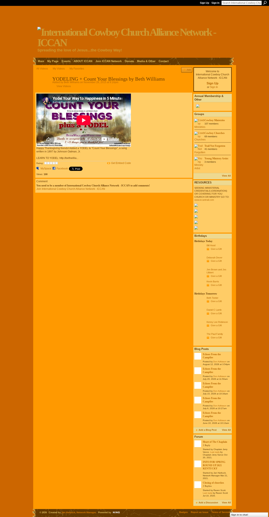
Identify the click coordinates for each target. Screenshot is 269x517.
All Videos (42, 68)
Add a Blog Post (208, 430)
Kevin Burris (213, 281)
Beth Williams (71, 82)
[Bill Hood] (199, 253)
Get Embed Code (121, 163)
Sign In (215, 2)
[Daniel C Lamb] (199, 317)
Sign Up (204, 2)
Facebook (62, 168)
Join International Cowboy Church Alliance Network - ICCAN (70, 188)
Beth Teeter (212, 298)
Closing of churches (213, 482)
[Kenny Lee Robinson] (199, 329)
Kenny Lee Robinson (217, 322)
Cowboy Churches (214, 133)
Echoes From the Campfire (212, 356)
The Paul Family (215, 334)
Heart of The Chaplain (215, 441)
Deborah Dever (214, 257)
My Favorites (77, 68)
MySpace (46, 168)
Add (189, 69)
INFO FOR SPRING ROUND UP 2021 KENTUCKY (214, 465)
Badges (183, 512)
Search (265, 3)
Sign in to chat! (239, 514)
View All (226, 175)
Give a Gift (216, 249)
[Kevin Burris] (199, 289)
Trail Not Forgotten (214, 145)
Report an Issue (199, 512)
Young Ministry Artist (216, 158)
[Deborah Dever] (199, 265)
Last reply (215, 452)
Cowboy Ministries (214, 120)
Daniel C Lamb (214, 310)
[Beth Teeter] (199, 305)
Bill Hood (211, 245)
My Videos (59, 68)
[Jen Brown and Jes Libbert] (199, 277)
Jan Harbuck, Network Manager (78, 512)
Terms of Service (220, 512)
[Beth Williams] (44, 88)
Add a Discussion (208, 502)
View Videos (64, 86)
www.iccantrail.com (204, 200)
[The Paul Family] (199, 341)
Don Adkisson (220, 361)
